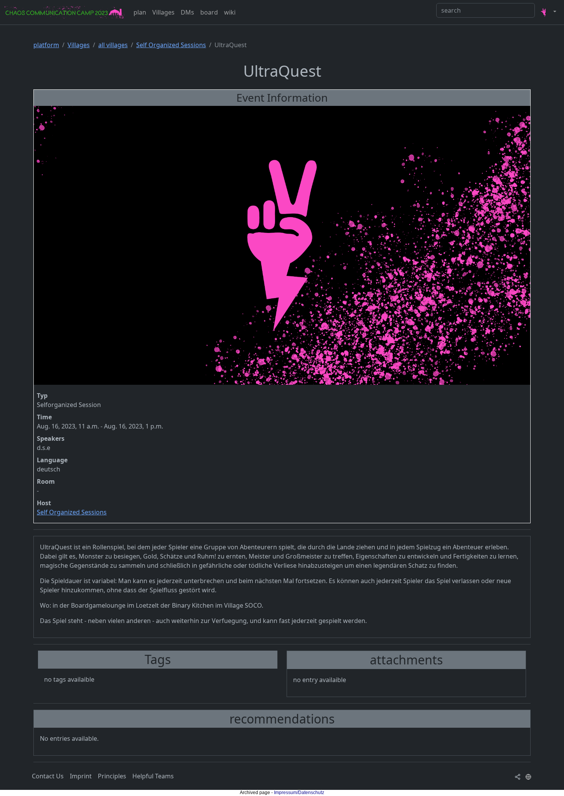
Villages (163, 12)
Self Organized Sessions (171, 45)
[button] (547, 12)
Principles (112, 776)
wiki (230, 12)
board (209, 12)
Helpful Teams (153, 776)
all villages (113, 45)
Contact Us (48, 776)
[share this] (517, 776)
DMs (187, 12)
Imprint (81, 776)
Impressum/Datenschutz (299, 792)
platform (46, 45)
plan (140, 12)
